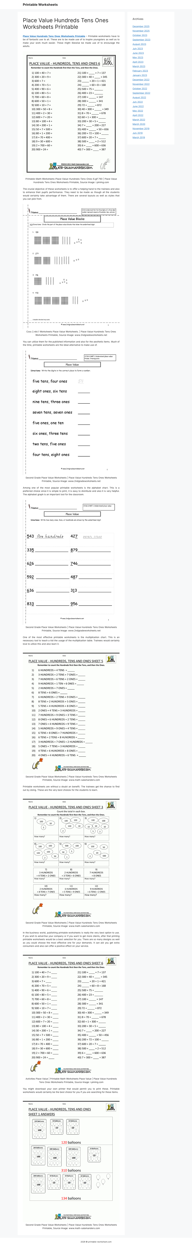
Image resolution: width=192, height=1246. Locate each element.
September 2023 (141, 39)
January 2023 (140, 75)
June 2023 (138, 53)
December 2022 (141, 79)
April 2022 (138, 115)
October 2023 (140, 35)
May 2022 (138, 110)
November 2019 (141, 128)
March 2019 (139, 137)
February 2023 (140, 71)
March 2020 (139, 124)
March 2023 (139, 66)
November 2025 (141, 31)
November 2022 (141, 84)
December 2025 (141, 26)
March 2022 (139, 119)
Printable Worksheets (40, 5)
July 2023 (138, 48)
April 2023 (138, 62)
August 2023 (139, 44)
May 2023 (138, 57)
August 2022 (139, 97)
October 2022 (140, 88)
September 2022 (141, 93)
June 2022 (138, 106)
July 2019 (138, 133)
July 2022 (138, 102)
